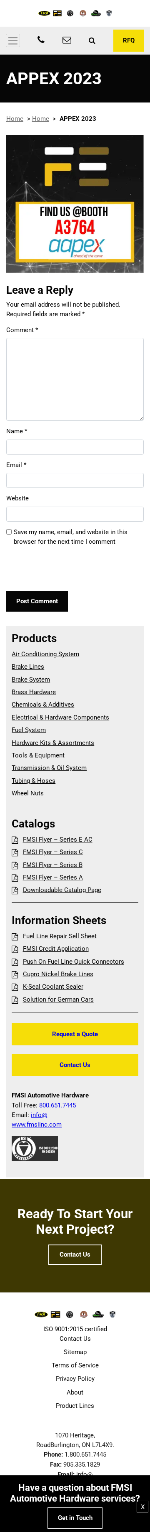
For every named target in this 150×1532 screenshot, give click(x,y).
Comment (22, 330)
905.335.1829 (81, 1464)
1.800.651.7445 (85, 1454)
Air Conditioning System (45, 654)
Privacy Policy (75, 1378)
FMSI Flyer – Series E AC (57, 839)
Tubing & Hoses (33, 781)
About (75, 1392)
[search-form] (92, 40)
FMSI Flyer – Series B (52, 865)
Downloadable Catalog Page (62, 890)
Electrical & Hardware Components (60, 717)
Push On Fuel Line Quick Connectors (73, 961)
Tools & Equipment (38, 755)
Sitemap (75, 1352)
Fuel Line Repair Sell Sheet (59, 936)
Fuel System (29, 730)
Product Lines (75, 1406)
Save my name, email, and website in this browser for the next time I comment (71, 536)
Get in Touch (75, 1518)
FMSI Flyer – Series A (52, 877)
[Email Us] (66, 40)
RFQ (129, 40)
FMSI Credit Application (55, 948)
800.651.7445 (57, 1105)
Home (14, 118)
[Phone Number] (41, 40)
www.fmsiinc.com (37, 1124)
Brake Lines (28, 666)
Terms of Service (75, 1365)
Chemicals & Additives (43, 704)
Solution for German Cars (58, 999)
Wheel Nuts (28, 793)
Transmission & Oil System (49, 768)
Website (17, 498)
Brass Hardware (34, 692)
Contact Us (75, 1065)
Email (16, 465)
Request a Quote (75, 1034)
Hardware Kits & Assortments (53, 743)
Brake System (31, 679)
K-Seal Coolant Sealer (53, 986)
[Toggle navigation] (13, 40)
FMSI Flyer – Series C (52, 852)
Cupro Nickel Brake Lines (58, 974)
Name (16, 431)
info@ (39, 1115)
